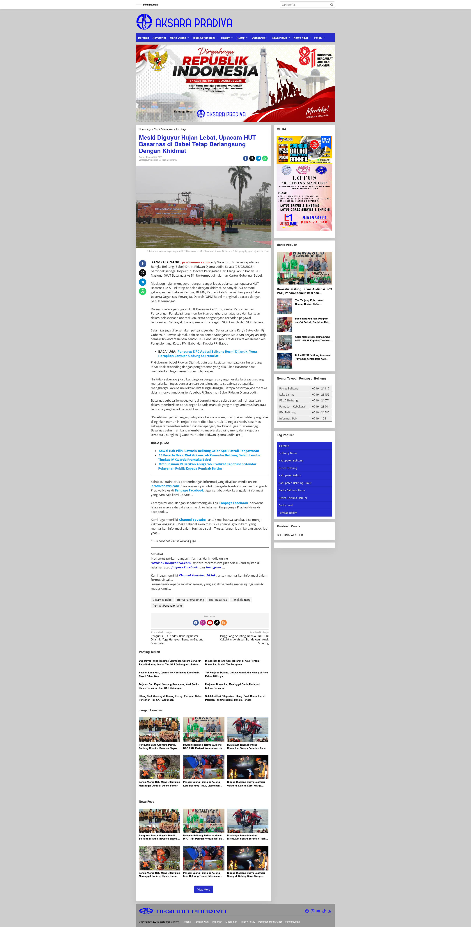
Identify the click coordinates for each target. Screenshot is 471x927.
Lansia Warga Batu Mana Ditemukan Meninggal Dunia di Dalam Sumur (159, 783)
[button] (332, 4)
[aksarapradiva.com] (184, 21)
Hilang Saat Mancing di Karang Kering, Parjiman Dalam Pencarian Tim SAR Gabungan (170, 697)
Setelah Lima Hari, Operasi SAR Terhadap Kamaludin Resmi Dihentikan (169, 674)
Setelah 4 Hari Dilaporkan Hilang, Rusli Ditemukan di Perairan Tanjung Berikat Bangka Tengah (235, 697)
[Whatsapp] (265, 158)
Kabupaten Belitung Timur (295, 483)
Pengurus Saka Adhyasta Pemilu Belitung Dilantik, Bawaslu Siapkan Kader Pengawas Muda (159, 746)
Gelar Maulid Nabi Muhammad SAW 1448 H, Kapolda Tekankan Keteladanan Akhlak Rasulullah (313, 338)
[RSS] (224, 623)
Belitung (284, 445)
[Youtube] (210, 623)
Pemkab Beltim (288, 513)
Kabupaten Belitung (291, 460)
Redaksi (187, 921)
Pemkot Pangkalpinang (167, 605)
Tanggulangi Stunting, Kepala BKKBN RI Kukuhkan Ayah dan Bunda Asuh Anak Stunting (244, 638)
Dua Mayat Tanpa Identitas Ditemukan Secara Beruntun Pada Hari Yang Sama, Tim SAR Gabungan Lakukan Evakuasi (170, 662)
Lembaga (143, 159)
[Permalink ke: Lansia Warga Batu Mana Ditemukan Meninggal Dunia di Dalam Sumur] (159, 766)
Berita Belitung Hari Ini (293, 498)
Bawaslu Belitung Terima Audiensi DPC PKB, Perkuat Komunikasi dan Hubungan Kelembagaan (203, 746)
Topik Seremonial (169, 159)
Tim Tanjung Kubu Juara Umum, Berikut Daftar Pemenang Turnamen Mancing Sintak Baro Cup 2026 (312, 302)
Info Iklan (217, 921)
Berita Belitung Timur (292, 490)
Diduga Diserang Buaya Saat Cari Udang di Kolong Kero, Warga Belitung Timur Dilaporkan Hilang (246, 783)
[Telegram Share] (258, 158)
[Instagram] (203, 623)
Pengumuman (292, 921)
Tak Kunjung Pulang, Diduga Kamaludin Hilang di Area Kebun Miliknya (236, 674)
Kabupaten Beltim (290, 475)
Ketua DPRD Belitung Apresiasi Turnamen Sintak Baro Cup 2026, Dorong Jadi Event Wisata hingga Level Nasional (313, 357)
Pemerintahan (154, 159)
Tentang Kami (201, 921)
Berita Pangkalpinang (190, 599)
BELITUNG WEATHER (290, 535)
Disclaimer (231, 921)
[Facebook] (196, 623)
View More (203, 889)
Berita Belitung (288, 468)
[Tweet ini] (252, 158)
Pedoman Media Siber (270, 921)
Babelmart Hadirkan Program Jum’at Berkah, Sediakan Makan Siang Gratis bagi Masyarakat (313, 320)
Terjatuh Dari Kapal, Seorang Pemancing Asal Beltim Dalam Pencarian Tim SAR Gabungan (169, 686)
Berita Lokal (286, 505)
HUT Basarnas (218, 599)
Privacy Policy (247, 921)
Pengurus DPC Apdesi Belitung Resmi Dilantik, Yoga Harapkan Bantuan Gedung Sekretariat (177, 638)
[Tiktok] (217, 623)
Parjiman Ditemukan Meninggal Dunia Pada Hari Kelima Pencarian (232, 686)
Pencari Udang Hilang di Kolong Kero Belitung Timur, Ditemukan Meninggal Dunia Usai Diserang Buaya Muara (201, 783)
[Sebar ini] (245, 158)
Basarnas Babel (162, 599)
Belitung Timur (288, 453)
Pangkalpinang (241, 599)
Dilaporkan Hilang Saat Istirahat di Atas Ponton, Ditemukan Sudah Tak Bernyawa (232, 662)
